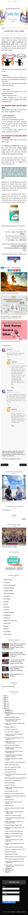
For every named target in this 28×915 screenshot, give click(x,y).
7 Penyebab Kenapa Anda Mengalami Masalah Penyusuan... (13, 755)
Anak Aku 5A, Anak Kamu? (11, 729)
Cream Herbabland (9, 593)
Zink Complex (7, 634)
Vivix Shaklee (7, 631)
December (8, 710)
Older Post (23, 464)
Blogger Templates (21, 911)
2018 (5, 701)
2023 (5, 697)
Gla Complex (7, 599)
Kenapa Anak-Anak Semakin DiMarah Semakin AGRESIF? (13, 735)
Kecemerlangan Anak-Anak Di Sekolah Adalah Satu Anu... (14, 752)
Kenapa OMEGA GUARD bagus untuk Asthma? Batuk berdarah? (18, 654)
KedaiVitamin (22, 240)
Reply (8, 357)
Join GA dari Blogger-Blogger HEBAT (13, 825)
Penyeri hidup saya (9, 799)
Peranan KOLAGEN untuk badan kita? (14, 831)
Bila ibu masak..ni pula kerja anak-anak (14, 793)
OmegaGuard (7, 615)
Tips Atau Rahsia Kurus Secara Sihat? (10, 341)
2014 (5, 708)
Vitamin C (6, 626)
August (7, 871)
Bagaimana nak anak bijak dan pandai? (14, 833)
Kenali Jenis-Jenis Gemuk (10, 851)
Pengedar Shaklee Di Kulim (16, 35)
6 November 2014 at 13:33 (14, 392)
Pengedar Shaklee (17, 232)
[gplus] (12, 1)
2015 (5, 706)
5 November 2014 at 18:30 (14, 351)
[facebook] (18, 1)
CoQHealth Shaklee (9, 588)
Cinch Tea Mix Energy (9, 585)
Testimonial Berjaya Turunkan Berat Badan (15, 762)
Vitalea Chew (7, 623)
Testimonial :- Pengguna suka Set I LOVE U (15, 849)
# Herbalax (7, 267)
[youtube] (9, 1)
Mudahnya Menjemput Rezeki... (12, 717)
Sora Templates (11, 911)
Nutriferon (7, 610)
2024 (5, 695)
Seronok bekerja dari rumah (11, 791)
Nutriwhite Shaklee (9, 612)
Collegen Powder (8, 590)
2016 (5, 705)
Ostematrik (7, 618)
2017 (5, 703)
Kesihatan (7, 35)
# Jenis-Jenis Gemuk (16, 267)
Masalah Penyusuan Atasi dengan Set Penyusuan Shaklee (14, 822)
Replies (9, 360)
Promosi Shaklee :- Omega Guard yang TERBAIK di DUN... (14, 865)
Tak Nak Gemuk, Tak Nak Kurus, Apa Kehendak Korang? (13, 742)
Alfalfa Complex (8, 580)
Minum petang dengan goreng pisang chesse (15, 778)
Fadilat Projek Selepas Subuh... (12, 764)
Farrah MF (10, 349)
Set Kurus (24, 35)
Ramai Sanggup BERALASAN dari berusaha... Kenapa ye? (13, 720)
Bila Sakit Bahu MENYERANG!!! (12, 745)
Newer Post (4, 464)
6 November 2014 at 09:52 (18, 363)
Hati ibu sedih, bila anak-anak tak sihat (14, 847)
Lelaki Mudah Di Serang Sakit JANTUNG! (14, 859)
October (7, 868)
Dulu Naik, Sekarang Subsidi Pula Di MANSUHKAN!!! (13, 748)
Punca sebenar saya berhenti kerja (13, 780)
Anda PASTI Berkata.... (10, 785)
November (8, 712)
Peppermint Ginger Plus (10, 620)
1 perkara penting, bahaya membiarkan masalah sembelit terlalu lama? (17, 661)
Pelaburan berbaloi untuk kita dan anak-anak (15, 856)
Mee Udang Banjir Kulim (10, 772)
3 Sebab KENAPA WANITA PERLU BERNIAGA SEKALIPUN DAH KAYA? (17, 668)
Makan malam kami (9, 805)
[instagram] (15, 1)
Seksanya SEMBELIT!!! (10, 727)
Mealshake (6, 607)
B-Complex (7, 582)
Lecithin (6, 604)
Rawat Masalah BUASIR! (10, 769)
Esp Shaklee (7, 596)
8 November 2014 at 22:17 (18, 411)
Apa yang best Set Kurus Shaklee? (10, 293)
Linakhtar (14, 362)
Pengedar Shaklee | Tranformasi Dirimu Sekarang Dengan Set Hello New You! (11, 317)
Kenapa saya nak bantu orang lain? (13, 815)
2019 (5, 699)
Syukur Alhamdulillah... (10, 782)
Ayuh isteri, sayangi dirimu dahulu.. (13, 767)
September (8, 870)
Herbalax (20, 33)
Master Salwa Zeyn (6, 510)
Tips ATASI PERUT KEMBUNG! (12, 731)
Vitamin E (6, 629)
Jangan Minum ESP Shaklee (11, 854)
